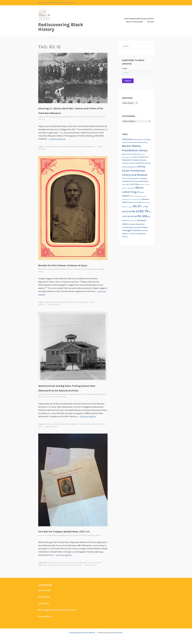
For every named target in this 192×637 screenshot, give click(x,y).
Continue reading (57, 139)
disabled (54, 302)
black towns (48, 424)
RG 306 (142, 216)
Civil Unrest (79, 117)
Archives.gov (44, 597)
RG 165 (76, 147)
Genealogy (101, 269)
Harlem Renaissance (129, 167)
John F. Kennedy (127, 178)
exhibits (135, 157)
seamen (85, 302)
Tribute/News (95, 117)
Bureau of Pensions (59, 563)
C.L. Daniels (48, 147)
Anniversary (91, 394)
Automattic (117, 633)
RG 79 (103, 424)
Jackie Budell (62, 302)
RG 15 (66, 147)
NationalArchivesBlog (59, 117)
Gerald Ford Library (142, 163)
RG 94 (40, 427)
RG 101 (94, 424)
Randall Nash (55, 565)
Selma (131, 220)
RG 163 (70, 147)
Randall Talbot (66, 565)
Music (142, 192)
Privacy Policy (45, 616)
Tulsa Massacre (89, 147)
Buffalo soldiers (59, 424)
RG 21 (137, 206)
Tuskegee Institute (131, 230)
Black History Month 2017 (131, 154)
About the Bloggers (134, 22)
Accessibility (44, 590)
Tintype (91, 302)
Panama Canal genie (135, 202)
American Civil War (80, 269)
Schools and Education (58, 397)
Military (87, 117)
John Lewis (126, 184)
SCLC (127, 220)
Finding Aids (92, 269)
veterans (41, 305)
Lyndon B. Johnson (144, 184)
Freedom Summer (128, 163)
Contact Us (43, 603)
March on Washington (128, 188)
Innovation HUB (72, 563)
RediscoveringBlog (58, 535)
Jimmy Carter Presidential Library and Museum (135, 170)
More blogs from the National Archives (57, 610)
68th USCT (47, 563)
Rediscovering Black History (60, 27)
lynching (134, 184)
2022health (127, 139)
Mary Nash (82, 563)
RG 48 (143, 207)
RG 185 (134, 216)
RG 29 (81, 147)
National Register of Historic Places (78, 424)
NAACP (125, 195)
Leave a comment (53, 305)
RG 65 (135, 211)
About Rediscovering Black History (139, 19)
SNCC (135, 220)
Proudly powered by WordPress (82, 633)
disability (47, 302)
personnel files (57, 147)
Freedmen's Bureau (138, 160)
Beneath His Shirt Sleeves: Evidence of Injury (62, 265)
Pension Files (72, 302)
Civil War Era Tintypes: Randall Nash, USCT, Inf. (64, 531)
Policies (150, 22)
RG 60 (128, 211)
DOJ (131, 157)
